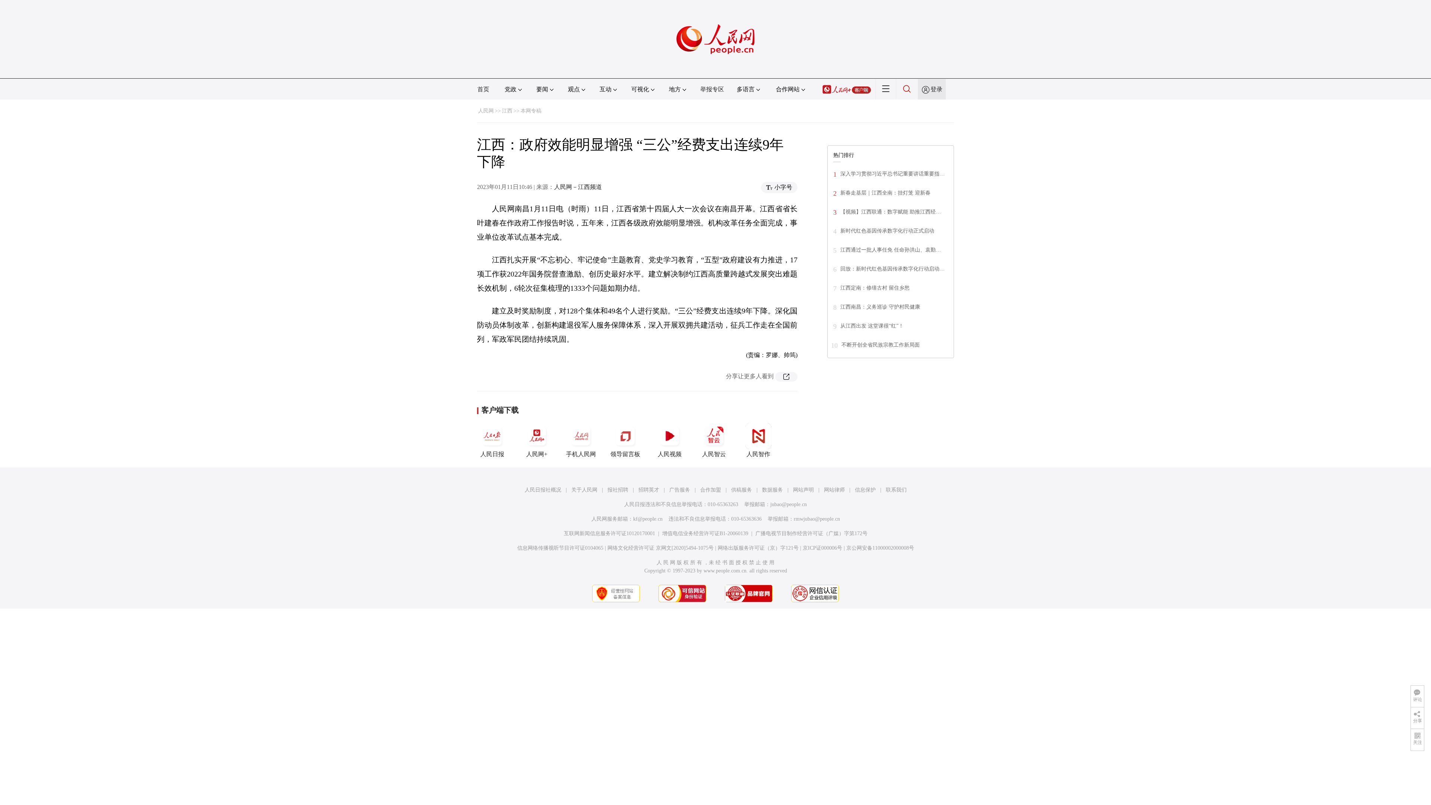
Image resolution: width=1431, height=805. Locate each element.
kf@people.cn (648, 519)
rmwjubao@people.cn (817, 519)
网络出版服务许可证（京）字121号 (758, 548)
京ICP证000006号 (822, 548)
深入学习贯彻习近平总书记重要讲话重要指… (892, 174)
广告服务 (679, 490)
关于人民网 (584, 490)
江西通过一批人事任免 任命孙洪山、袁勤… (890, 250)
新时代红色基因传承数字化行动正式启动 (887, 231)
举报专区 (712, 89)
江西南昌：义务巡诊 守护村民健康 (880, 307)
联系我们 (896, 490)
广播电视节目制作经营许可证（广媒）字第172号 (811, 533)
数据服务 (772, 490)
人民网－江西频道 (578, 187)
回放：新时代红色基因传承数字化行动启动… (892, 269)
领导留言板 (625, 454)
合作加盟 (710, 490)
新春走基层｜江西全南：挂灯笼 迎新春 (885, 193)
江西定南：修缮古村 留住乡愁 (875, 288)
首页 (483, 89)
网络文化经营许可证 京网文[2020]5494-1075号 (660, 548)
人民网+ (536, 454)
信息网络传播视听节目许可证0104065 (560, 548)
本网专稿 (531, 111)
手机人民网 (581, 454)
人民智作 (758, 454)
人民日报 (492, 454)
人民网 (486, 111)
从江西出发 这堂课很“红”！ (872, 326)
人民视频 (670, 454)
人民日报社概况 (543, 490)
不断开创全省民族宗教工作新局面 (880, 345)
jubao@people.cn (788, 504)
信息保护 (865, 490)
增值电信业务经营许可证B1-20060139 (705, 533)
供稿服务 (741, 490)
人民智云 (714, 454)
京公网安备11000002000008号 (880, 548)
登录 (936, 89)
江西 (507, 111)
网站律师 (834, 490)
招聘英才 (648, 490)
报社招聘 (617, 490)
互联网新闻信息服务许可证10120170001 (609, 533)
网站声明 (803, 490)
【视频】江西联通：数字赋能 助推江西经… (890, 212)
